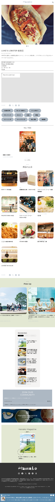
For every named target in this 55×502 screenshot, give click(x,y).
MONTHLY (33, 335)
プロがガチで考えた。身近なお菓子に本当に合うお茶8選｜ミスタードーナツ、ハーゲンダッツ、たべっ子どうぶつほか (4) (30, 497)
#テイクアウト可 (21, 119)
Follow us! (27, 419)
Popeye (29, 486)
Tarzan (36, 486)
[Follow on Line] (32, 473)
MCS (49, 486)
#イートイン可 (7, 119)
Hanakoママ (43, 486)
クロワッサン (19, 486)
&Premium (33, 486)
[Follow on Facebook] (22, 473)
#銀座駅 (43, 119)
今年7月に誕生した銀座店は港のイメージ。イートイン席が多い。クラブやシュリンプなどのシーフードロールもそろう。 (27, 56)
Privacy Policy (32, 487)
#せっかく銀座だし (21, 110)
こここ (47, 486)
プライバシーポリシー (17, 404)
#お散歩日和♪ (7, 110)
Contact (20, 481)
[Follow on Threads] (36, 473)
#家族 (36, 115)
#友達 (28, 115)
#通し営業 (33, 119)
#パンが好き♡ (34, 110)
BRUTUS (8, 486)
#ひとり (19, 115)
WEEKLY (27, 335)
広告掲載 (27, 487)
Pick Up (27, 284)
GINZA (22, 486)
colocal (39, 486)
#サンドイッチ (7, 115)
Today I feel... (7, 495)
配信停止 (49, 401)
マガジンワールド (23, 487)
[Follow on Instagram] (19, 473)
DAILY (21, 335)
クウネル (25, 486)
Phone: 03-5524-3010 (7, 64)
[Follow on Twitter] (26, 473)
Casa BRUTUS (13, 486)
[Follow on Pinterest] (29, 473)
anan (6, 486)
